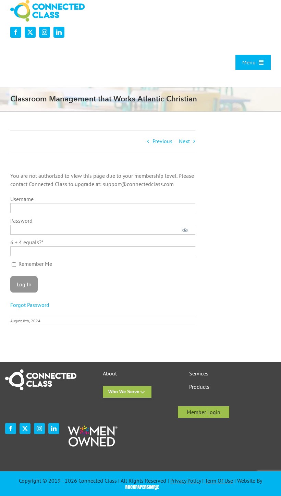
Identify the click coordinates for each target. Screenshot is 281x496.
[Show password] (185, 230)
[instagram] (44, 32)
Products (199, 387)
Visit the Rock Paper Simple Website (140, 487)
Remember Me (34, 263)
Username (22, 199)
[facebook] (15, 32)
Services (198, 373)
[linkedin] (58, 32)
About (110, 373)
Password (21, 220)
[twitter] (30, 32)
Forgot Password (29, 304)
